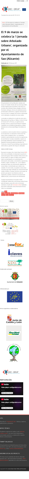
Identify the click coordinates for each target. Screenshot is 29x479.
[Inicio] (14, 12)
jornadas (7, 193)
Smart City (2, 448)
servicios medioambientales (16, 448)
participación (14, 193)
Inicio (3, 22)
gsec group (4, 192)
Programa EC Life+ (11, 421)
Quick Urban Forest (12, 468)
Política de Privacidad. (21, 468)
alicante (11, 195)
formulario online (17, 184)
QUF (26, 152)
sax (7, 195)
